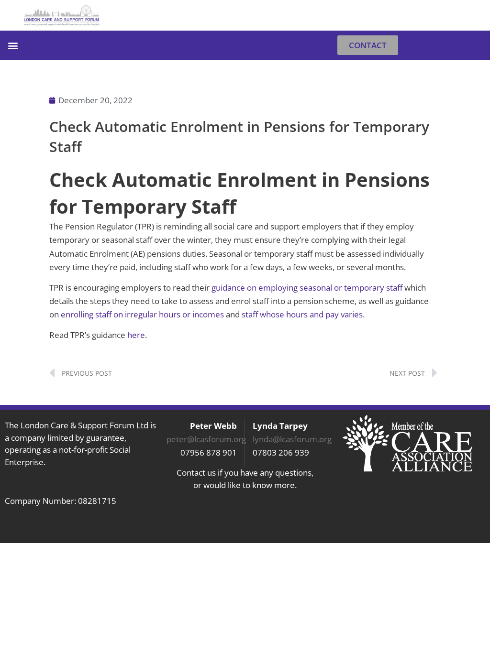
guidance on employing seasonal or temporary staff (308, 287)
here (136, 334)
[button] (472, 15)
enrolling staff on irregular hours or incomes (142, 314)
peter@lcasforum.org (206, 439)
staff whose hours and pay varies (302, 314)
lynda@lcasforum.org (292, 439)
